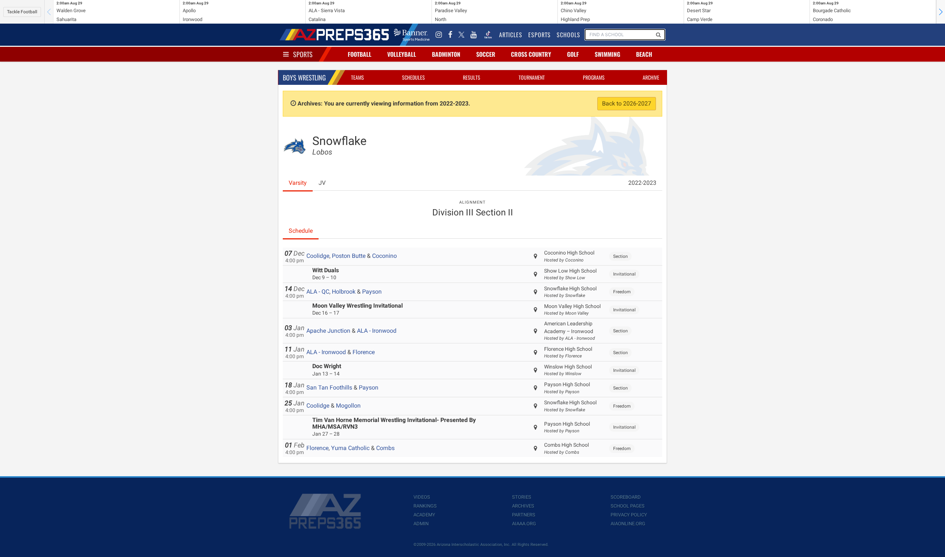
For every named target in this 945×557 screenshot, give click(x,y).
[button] (940, 12)
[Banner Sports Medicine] (411, 34)
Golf (573, 54)
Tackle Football (22, 11)
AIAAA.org (524, 523)
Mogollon (348, 405)
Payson (372, 291)
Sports (303, 54)
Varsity (298, 182)
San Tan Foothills (329, 387)
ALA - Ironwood (376, 330)
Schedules (413, 77)
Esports (539, 34)
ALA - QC (317, 291)
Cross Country (531, 54)
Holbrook (343, 291)
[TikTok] (488, 35)
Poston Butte (348, 255)
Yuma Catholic (350, 448)
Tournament (532, 77)
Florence (364, 352)
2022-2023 (642, 182)
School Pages (628, 506)
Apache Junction (328, 330)
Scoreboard (626, 497)
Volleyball (401, 54)
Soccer (485, 54)
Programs (594, 77)
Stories (521, 497)
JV (322, 182)
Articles (510, 34)
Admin (421, 523)
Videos (421, 497)
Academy (424, 515)
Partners (523, 515)
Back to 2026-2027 (626, 103)
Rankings (425, 506)
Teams (357, 77)
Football (359, 54)
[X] (461, 35)
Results (471, 77)
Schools (568, 34)
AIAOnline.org (628, 523)
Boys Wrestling (304, 77)
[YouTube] (473, 35)
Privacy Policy (629, 515)
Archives (523, 506)
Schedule (301, 230)
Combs (385, 448)
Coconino (384, 255)
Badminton (446, 54)
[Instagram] (439, 35)
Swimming (607, 54)
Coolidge (317, 255)
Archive (651, 77)
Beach (644, 54)
